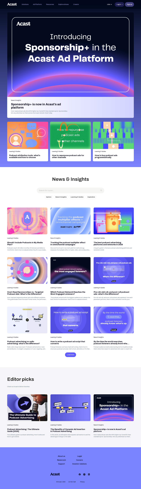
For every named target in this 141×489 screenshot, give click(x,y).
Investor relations (79, 464)
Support (61, 464)
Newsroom (61, 460)
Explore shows (63, 4)
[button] (25, 4)
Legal (79, 456)
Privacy (82, 482)
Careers (79, 460)
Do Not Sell (72, 482)
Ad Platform (37, 4)
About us (61, 456)
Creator (76, 4)
